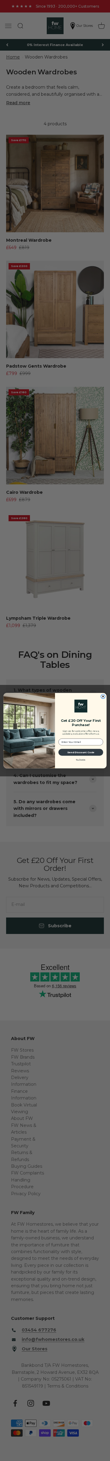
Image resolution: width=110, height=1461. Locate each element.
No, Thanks (80, 759)
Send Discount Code (80, 752)
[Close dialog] (103, 696)
